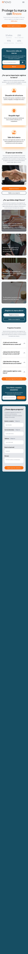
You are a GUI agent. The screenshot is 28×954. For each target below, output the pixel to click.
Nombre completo (12, 421)
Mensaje (6, 456)
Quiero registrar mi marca (14, 26)
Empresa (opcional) (9, 447)
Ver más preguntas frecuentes (14, 379)
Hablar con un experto (14, 193)
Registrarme (21, 397)
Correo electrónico (12, 429)
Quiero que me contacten (14, 468)
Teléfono (9, 438)
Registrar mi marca (14, 188)
